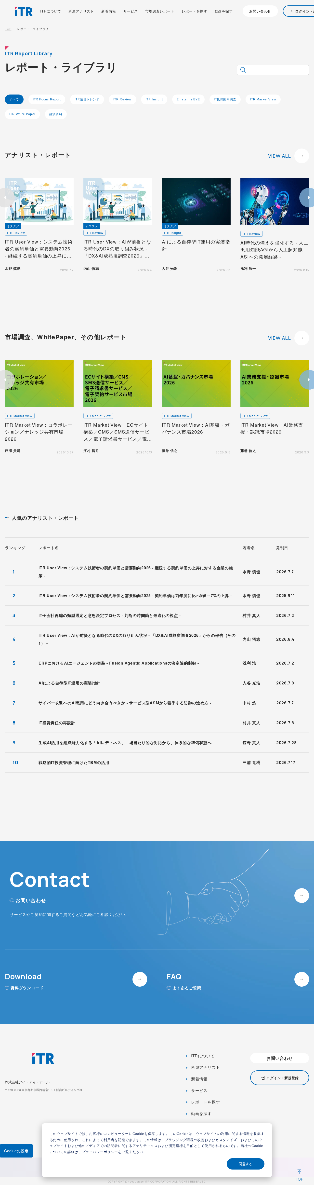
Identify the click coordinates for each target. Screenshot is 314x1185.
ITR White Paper (22, 114)
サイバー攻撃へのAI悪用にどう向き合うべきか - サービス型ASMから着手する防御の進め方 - (125, 703)
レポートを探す (194, 11)
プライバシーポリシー (100, 1152)
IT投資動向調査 (225, 99)
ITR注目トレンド (87, 99)
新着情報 (108, 11)
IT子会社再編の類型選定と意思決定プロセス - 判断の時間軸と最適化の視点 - (110, 615)
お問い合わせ (260, 11)
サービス (130, 11)
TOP (8, 29)
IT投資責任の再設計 (57, 722)
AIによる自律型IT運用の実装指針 (69, 683)
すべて (14, 99)
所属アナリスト (81, 11)
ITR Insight (154, 99)
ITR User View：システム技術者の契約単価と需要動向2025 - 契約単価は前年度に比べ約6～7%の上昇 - (135, 595)
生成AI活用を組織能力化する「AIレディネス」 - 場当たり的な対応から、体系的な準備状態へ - (126, 742)
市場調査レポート (159, 11)
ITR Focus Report (47, 99)
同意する (245, 1164)
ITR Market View (263, 99)
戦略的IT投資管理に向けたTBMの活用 (74, 762)
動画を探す (224, 11)
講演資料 (55, 114)
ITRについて (50, 11)
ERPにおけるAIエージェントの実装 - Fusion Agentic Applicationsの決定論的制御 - (119, 663)
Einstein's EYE (188, 99)
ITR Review (122, 99)
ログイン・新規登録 (282, 1077)
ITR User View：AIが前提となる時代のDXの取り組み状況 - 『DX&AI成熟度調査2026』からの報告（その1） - (137, 639)
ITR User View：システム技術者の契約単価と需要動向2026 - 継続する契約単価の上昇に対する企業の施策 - (136, 571)
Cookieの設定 (16, 1151)
